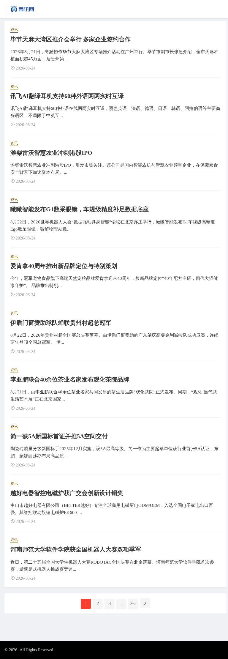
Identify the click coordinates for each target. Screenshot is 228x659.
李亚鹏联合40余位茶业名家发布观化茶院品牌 (69, 379)
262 (133, 603)
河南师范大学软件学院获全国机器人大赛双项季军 (75, 549)
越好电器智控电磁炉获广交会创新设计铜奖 (66, 493)
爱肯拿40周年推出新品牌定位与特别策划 (63, 266)
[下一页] (145, 603)
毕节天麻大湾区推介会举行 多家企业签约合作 (70, 39)
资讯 (14, 30)
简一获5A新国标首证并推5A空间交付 (59, 436)
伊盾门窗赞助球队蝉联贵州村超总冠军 (60, 322)
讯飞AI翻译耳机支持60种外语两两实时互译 (67, 96)
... (121, 603)
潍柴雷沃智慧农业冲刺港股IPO (51, 152)
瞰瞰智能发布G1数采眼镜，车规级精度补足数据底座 (79, 209)
